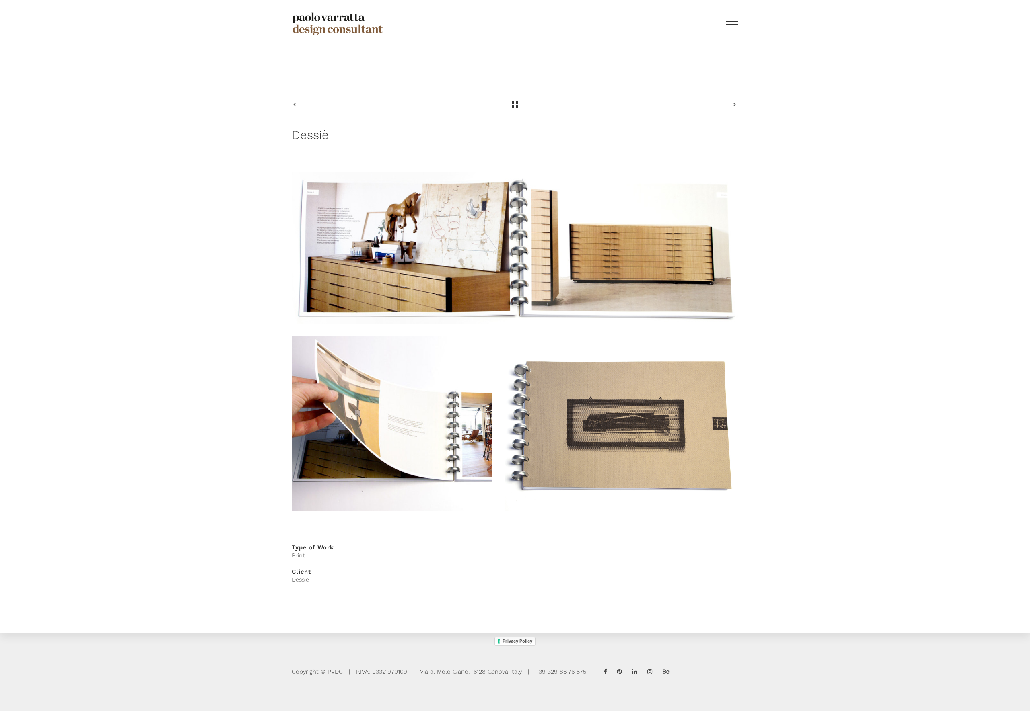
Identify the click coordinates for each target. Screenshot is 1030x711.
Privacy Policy (517, 641)
